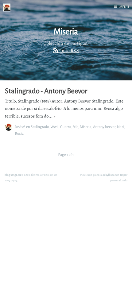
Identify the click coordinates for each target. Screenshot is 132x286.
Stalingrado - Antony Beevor (46, 91)
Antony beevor (104, 126)
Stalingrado (40, 126)
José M (20, 126)
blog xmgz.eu (13, 175)
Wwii (54, 126)
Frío (75, 126)
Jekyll (106, 175)
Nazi (120, 126)
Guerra (65, 126)
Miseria (85, 126)
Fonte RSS (68, 50)
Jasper (123, 175)
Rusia (19, 133)
